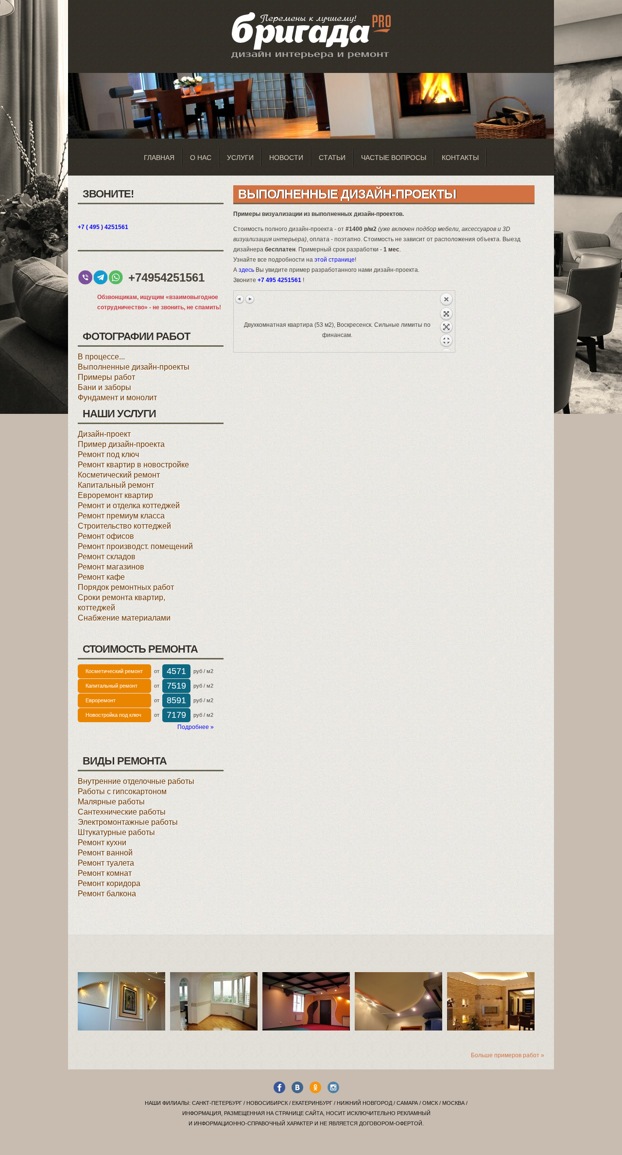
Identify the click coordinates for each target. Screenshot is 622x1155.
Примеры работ (106, 377)
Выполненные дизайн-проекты (134, 367)
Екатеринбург (312, 1103)
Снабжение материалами (124, 618)
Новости (286, 157)
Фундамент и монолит (117, 397)
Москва (453, 1103)
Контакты (460, 157)
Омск (430, 1103)
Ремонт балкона (107, 893)
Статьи (332, 157)
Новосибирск (267, 1103)
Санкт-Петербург (217, 1103)
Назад (446, 321)
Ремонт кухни (102, 842)
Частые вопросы (393, 157)
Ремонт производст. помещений (135, 546)
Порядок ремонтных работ (126, 587)
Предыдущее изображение (240, 299)
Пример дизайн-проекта (121, 444)
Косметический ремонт (119, 475)
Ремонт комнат (105, 873)
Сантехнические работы (122, 812)
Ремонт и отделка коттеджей (129, 505)
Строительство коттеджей (124, 526)
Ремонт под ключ (108, 454)
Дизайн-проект (104, 434)
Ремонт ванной (105, 853)
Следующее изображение (250, 299)
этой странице (334, 259)
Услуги (240, 157)
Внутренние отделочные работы (136, 781)
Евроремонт (101, 700)
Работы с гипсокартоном (122, 791)
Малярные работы (111, 802)
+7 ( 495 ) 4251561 (103, 227)
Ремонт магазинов (111, 567)
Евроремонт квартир (115, 495)
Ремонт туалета (106, 863)
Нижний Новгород (364, 1103)
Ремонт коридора (109, 883)
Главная (159, 157)
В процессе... (101, 357)
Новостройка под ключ (113, 715)
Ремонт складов (107, 556)
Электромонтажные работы (128, 822)
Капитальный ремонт (116, 485)
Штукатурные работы (116, 832)
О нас (200, 157)
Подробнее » (195, 727)
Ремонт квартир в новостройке (133, 465)
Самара (407, 1103)
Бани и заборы (104, 387)
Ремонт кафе (101, 577)
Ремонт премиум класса (121, 516)
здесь (246, 270)
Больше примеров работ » (507, 1055)
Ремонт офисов (106, 536)
